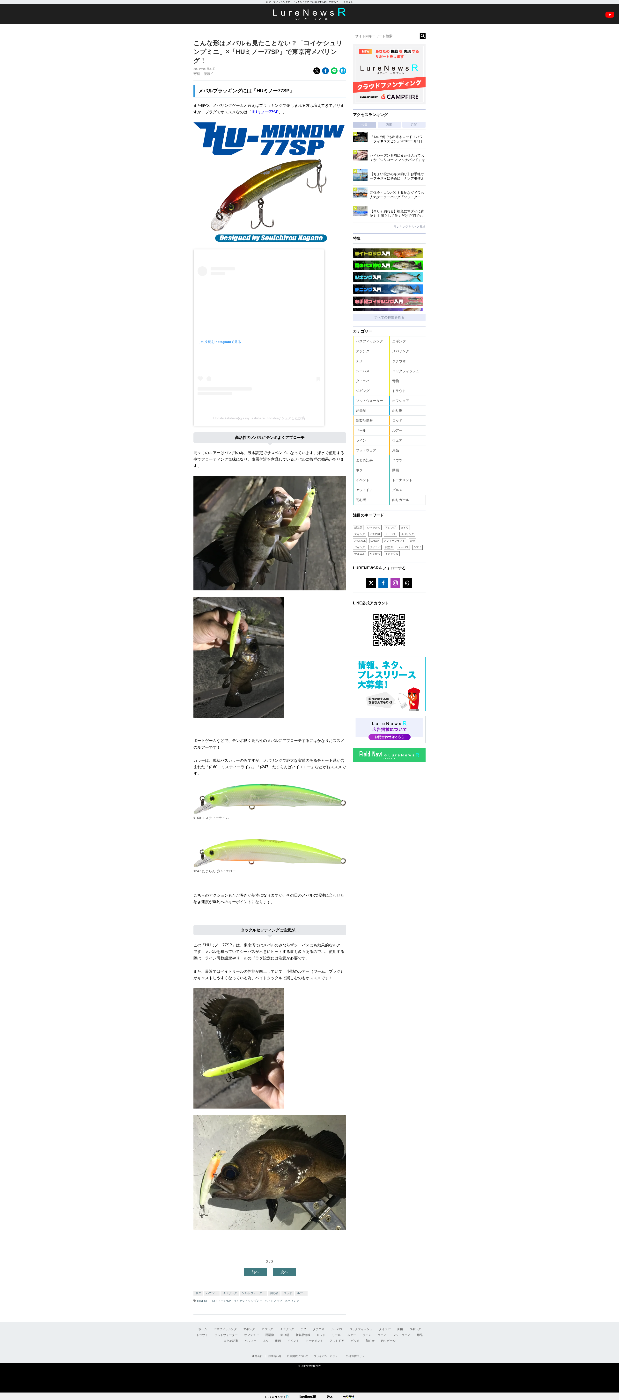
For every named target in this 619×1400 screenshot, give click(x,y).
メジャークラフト (394, 540)
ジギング (362, 391)
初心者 (274, 1293)
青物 (395, 381)
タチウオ (399, 361)
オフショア (400, 401)
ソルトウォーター (253, 1293)
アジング (362, 351)
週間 (389, 124)
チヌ (359, 361)
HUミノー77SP (265, 112)
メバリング (229, 1293)
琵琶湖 (361, 411)
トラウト (399, 391)
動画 (395, 470)
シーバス (362, 371)
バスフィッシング (369, 341)
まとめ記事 (364, 460)
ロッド (287, 1293)
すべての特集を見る (389, 317)
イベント (362, 480)
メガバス (403, 547)
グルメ (397, 490)
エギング (399, 341)
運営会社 (257, 1356)
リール (361, 430)
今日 (364, 124)
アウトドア (364, 490)
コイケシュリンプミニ (247, 1301)
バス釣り (375, 534)
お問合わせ (274, 1356)
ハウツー (212, 1293)
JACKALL (360, 540)
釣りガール (400, 500)
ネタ (198, 1293)
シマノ (417, 547)
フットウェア (366, 450)
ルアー (301, 1293)
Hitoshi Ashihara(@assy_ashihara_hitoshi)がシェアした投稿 (259, 418)
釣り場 (397, 411)
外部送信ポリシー (356, 1356)
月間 (414, 124)
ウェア (397, 440)
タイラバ (362, 381)
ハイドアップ (273, 1301)
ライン (361, 440)
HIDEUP (202, 1301)
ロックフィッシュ (405, 371)
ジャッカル (373, 527)
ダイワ (405, 527)
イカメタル (391, 553)
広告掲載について (297, 1356)
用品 (395, 450)
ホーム (202, 1329)
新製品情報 (364, 420)
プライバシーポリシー (327, 1356)
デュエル (359, 553)
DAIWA (374, 540)
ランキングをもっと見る (410, 226)
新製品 (358, 527)
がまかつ (375, 553)
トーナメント (402, 480)
